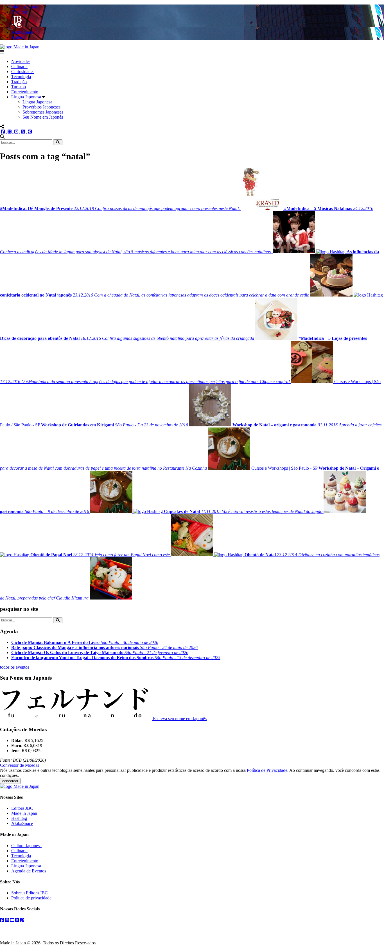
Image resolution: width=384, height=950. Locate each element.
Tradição (19, 81)
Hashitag (19, 818)
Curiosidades (22, 71)
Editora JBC (22, 808)
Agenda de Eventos (28, 870)
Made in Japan (24, 813)
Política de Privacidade (267, 770)
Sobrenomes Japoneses (42, 112)
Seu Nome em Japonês (42, 117)
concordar (10, 781)
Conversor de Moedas (19, 765)
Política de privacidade (31, 897)
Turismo (18, 86)
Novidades (20, 61)
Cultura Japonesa (26, 845)
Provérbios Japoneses (41, 107)
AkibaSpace (22, 823)
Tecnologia (21, 76)
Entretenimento (24, 91)
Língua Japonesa (26, 96)
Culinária (19, 66)
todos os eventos (14, 667)
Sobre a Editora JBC (29, 892)
